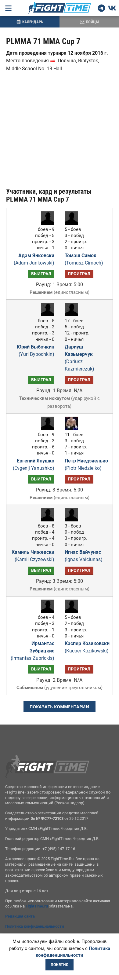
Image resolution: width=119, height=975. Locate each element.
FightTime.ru (37, 906)
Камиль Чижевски (33, 555)
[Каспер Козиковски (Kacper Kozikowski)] (73, 611)
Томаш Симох (84, 259)
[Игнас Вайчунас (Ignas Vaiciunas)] (73, 520)
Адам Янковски (34, 259)
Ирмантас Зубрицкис (32, 651)
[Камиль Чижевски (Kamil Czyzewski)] (46, 520)
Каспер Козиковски (87, 647)
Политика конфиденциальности (34, 926)
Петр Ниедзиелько (86, 464)
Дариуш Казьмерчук (79, 358)
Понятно (59, 964)
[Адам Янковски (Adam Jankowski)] (46, 223)
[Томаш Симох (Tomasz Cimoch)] (73, 223)
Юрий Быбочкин (35, 350)
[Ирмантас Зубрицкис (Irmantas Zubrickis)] (46, 611)
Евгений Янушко (33, 464)
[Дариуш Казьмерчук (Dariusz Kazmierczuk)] (73, 314)
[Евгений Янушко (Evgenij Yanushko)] (46, 428)
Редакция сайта (20, 916)
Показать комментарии (59, 707)
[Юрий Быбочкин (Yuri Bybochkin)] (46, 314)
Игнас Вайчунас (84, 555)
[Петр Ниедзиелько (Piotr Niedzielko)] (73, 428)
